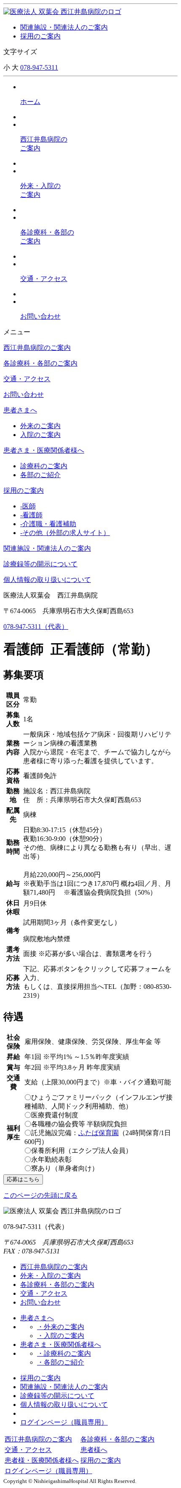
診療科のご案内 (43, 466)
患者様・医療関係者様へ (42, 1460)
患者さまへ (20, 410)
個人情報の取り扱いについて (47, 579)
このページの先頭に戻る (40, 1195)
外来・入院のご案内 (50, 1275)
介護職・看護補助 (48, 523)
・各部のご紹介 (60, 1362)
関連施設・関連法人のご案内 (64, 27)
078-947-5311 (39, 67)
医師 (28, 506)
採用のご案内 (40, 36)
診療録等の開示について (40, 564)
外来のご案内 (40, 425)
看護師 (31, 515)
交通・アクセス (27, 378)
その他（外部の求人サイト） (65, 532)
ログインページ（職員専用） (64, 1422)
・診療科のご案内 (64, 1353)
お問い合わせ (23, 394)
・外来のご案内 (60, 1326)
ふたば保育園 (98, 1132)
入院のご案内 (40, 434)
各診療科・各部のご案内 (40, 363)
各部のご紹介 (40, 474)
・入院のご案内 (60, 1335)
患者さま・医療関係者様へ (43, 450)
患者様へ (93, 1449)
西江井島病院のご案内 (37, 347)
